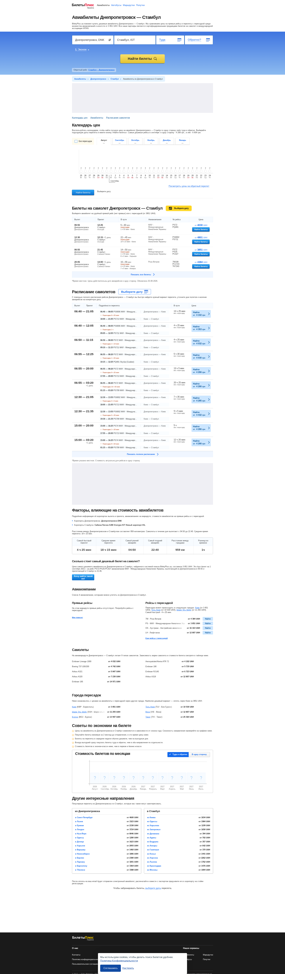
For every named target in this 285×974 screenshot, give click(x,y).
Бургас (75, 717)
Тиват (148, 717)
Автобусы (116, 5)
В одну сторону (199, 754)
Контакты (76, 955)
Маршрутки (129, 5)
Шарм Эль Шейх (183, 610)
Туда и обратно (179, 754)
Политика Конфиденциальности (119, 960)
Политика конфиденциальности (86, 959)
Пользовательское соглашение (86, 964)
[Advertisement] (142, 98)
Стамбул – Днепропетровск (101, 70)
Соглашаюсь (110, 968)
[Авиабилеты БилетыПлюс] (83, 940)
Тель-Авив (156, 610)
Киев (197, 608)
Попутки (140, 5)
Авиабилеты (103, 5)
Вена (147, 712)
